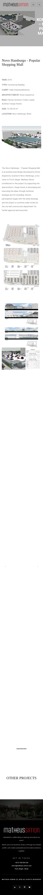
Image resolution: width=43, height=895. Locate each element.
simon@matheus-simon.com (22, 866)
